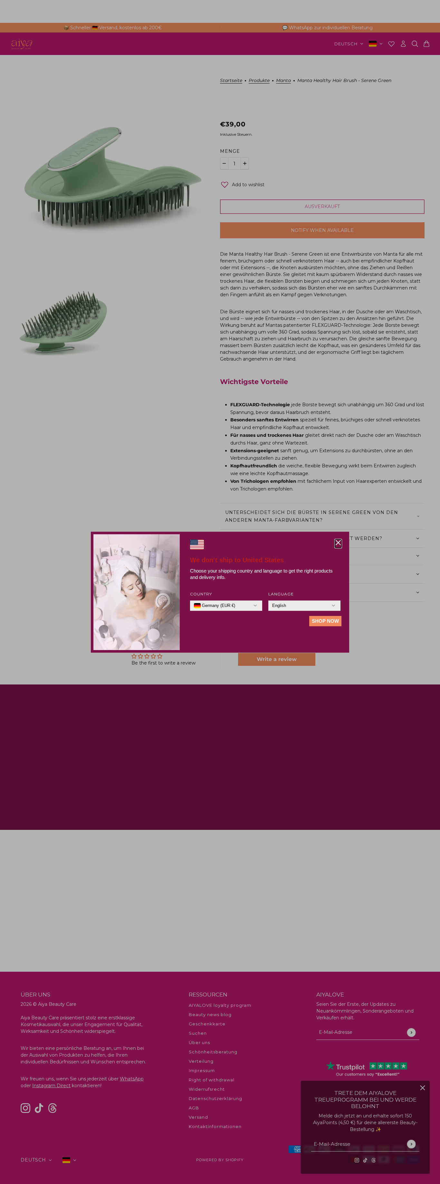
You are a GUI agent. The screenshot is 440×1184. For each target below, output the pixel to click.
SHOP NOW (325, 621)
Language (281, 594)
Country (201, 594)
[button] (338, 543)
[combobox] (214, 605)
